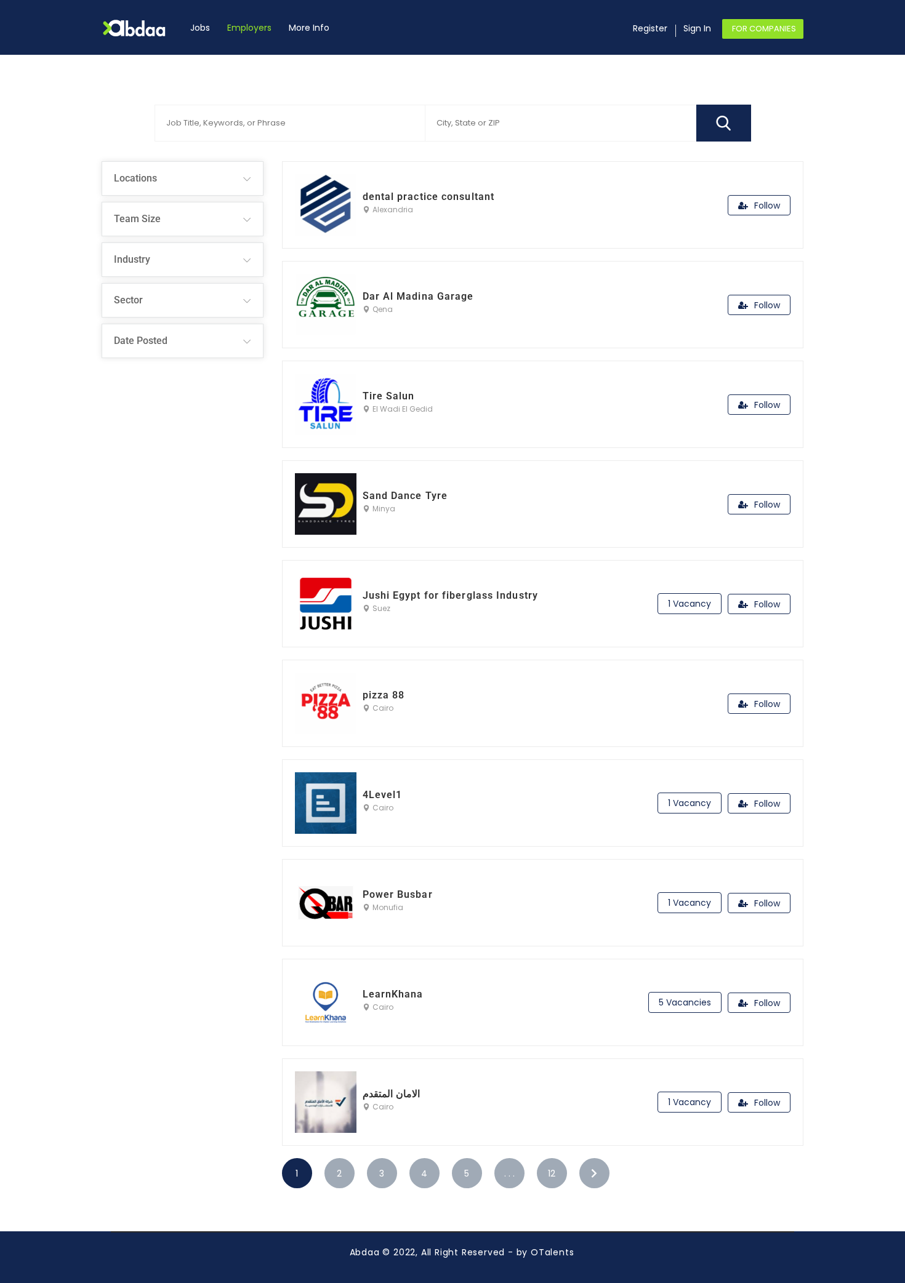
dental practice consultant (429, 196)
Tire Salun (389, 396)
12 (551, 1173)
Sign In (697, 28)
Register (650, 28)
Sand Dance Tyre (405, 496)
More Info (309, 28)
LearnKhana (393, 994)
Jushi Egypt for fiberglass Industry (451, 595)
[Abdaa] (142, 28)
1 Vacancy (689, 604)
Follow (767, 205)
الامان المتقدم (391, 1094)
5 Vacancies (685, 1002)
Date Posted (140, 340)
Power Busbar (398, 894)
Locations (135, 178)
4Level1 (383, 795)
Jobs (200, 28)
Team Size (137, 219)
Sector (128, 300)
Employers (249, 28)
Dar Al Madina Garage (418, 296)
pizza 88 (384, 695)
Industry (132, 259)
